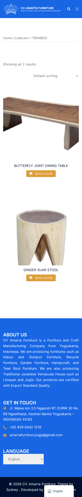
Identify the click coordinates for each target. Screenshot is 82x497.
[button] (68, 9)
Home (7, 38)
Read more (43, 173)
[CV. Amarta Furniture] (32, 9)
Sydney (12, 490)
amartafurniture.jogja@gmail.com (36, 435)
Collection (22, 38)
